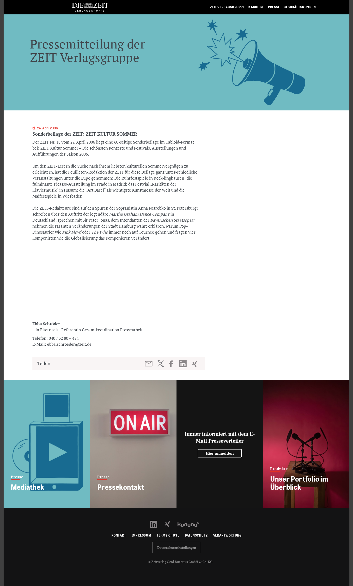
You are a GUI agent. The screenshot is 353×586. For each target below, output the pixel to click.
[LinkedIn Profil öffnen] (156, 524)
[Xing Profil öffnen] (170, 524)
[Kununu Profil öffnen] (190, 524)
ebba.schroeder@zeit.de (69, 344)
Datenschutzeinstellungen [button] (176, 547)
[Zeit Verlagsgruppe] (90, 7)
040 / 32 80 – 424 (64, 338)
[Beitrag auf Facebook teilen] (173, 363)
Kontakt (118, 535)
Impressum (141, 535)
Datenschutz (196, 535)
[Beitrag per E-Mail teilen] (149, 364)
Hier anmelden (220, 453)
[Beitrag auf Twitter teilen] (160, 363)
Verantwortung (227, 535)
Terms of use (168, 535)
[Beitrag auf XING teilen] (195, 364)
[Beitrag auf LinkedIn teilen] (183, 363)
